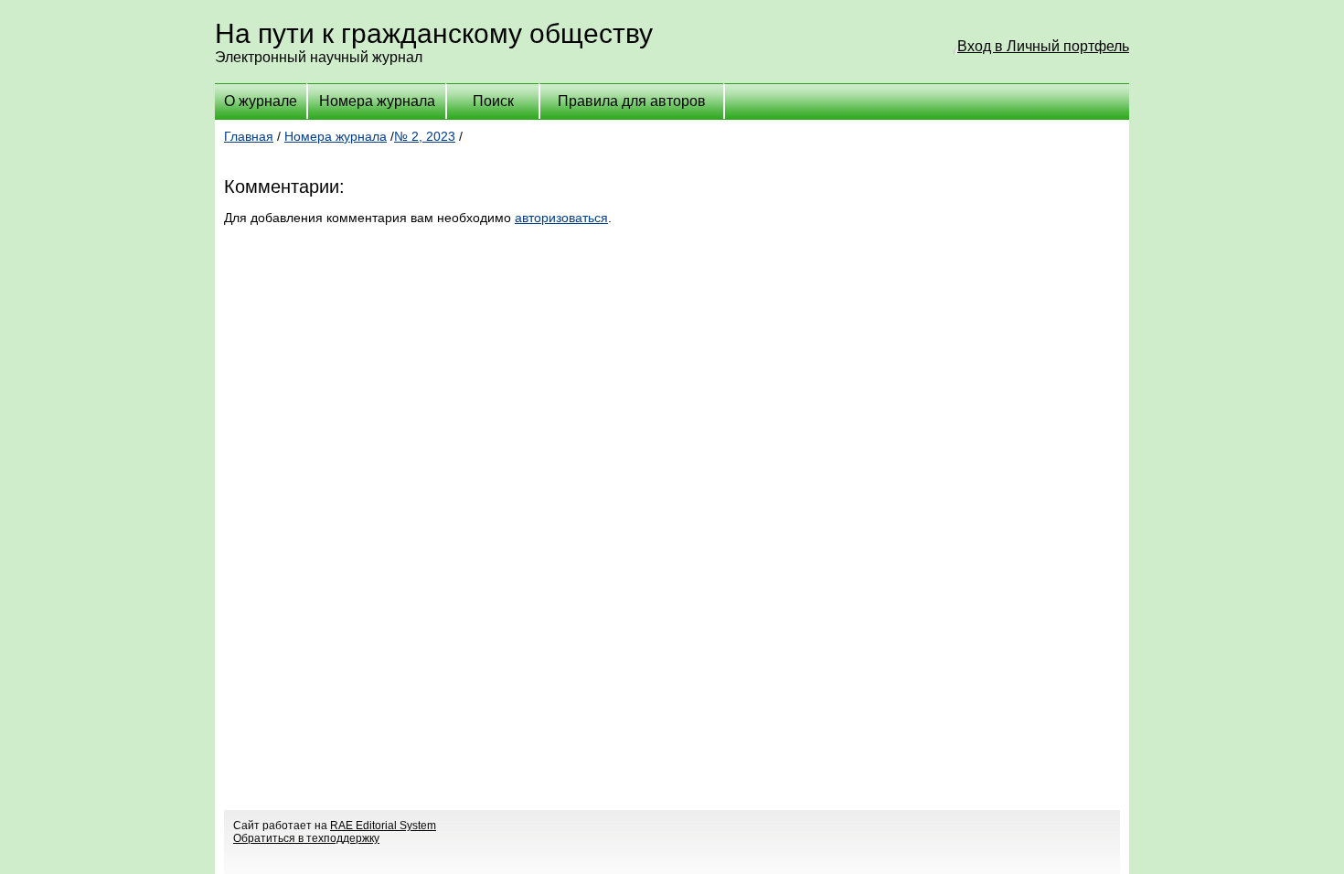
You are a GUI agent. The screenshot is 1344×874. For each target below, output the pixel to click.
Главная (248, 136)
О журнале (260, 101)
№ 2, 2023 (424, 136)
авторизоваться (561, 217)
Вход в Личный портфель (1043, 46)
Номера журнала (377, 101)
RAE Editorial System (383, 825)
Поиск (493, 101)
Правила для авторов (632, 101)
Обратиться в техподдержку (306, 838)
